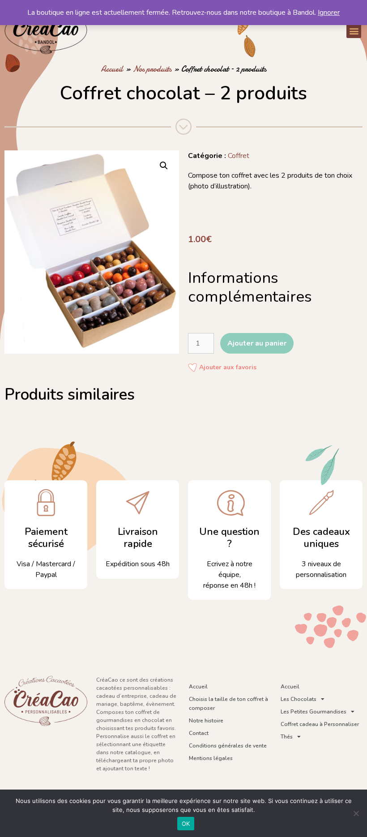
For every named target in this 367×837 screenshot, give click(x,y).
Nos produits (152, 69)
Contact (199, 733)
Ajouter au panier (256, 343)
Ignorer (329, 12)
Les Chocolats (298, 699)
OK (186, 823)
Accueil (112, 69)
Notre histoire (206, 720)
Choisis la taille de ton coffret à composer (228, 704)
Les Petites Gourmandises (313, 711)
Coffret (238, 156)
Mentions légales (211, 758)
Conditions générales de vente (228, 745)
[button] (353, 30)
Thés (287, 736)
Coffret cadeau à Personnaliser (320, 724)
